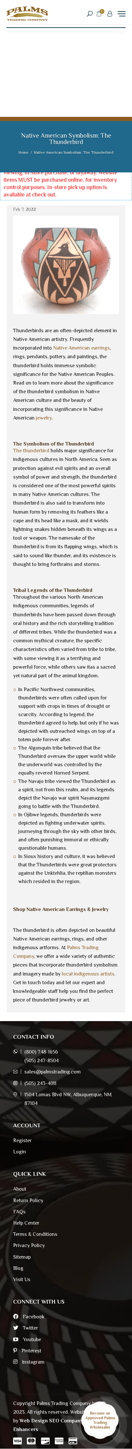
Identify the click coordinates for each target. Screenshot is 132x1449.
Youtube (31, 1339)
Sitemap (22, 1257)
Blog (18, 1268)
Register (22, 1140)
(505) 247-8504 (41, 1060)
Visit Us (21, 1279)
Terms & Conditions (35, 1234)
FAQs (19, 1212)
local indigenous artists (88, 974)
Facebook (33, 1317)
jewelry (44, 418)
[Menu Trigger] (122, 14)
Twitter (29, 1328)
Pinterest (30, 1351)
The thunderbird (31, 451)
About (19, 1189)
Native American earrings (81, 348)
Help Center (26, 1223)
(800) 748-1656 (41, 1052)
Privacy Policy (29, 1245)
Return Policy (28, 1200)
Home (24, 152)
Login (19, 1152)
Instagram (33, 1362)
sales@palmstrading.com (52, 1072)
